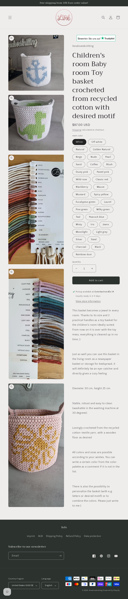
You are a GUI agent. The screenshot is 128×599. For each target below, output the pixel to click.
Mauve (100, 187)
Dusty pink (82, 172)
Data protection (92, 536)
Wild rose (81, 179)
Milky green (103, 209)
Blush (109, 164)
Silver (79, 239)
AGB (40, 536)
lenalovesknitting (95, 590)
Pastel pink (103, 172)
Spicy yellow (101, 194)
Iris (92, 224)
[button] (10, 17)
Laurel (107, 202)
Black (98, 247)
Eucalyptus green (86, 202)
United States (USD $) (22, 585)
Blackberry (82, 187)
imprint (31, 536)
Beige (79, 157)
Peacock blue (96, 217)
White (79, 142)
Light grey (102, 232)
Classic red (102, 179)
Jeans (106, 224)
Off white (97, 142)
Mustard (80, 194)
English (48, 585)
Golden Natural (101, 149)
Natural (80, 149)
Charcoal (81, 247)
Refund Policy (73, 536)
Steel (94, 239)
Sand (79, 164)
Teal (78, 217)
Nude (94, 157)
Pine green (82, 209)
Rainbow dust (84, 254)
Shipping (76, 130)
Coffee (94, 164)
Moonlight (82, 232)
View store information (88, 301)
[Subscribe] (60, 556)
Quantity (76, 262)
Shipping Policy (54, 536)
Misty (79, 224)
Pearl (108, 157)
